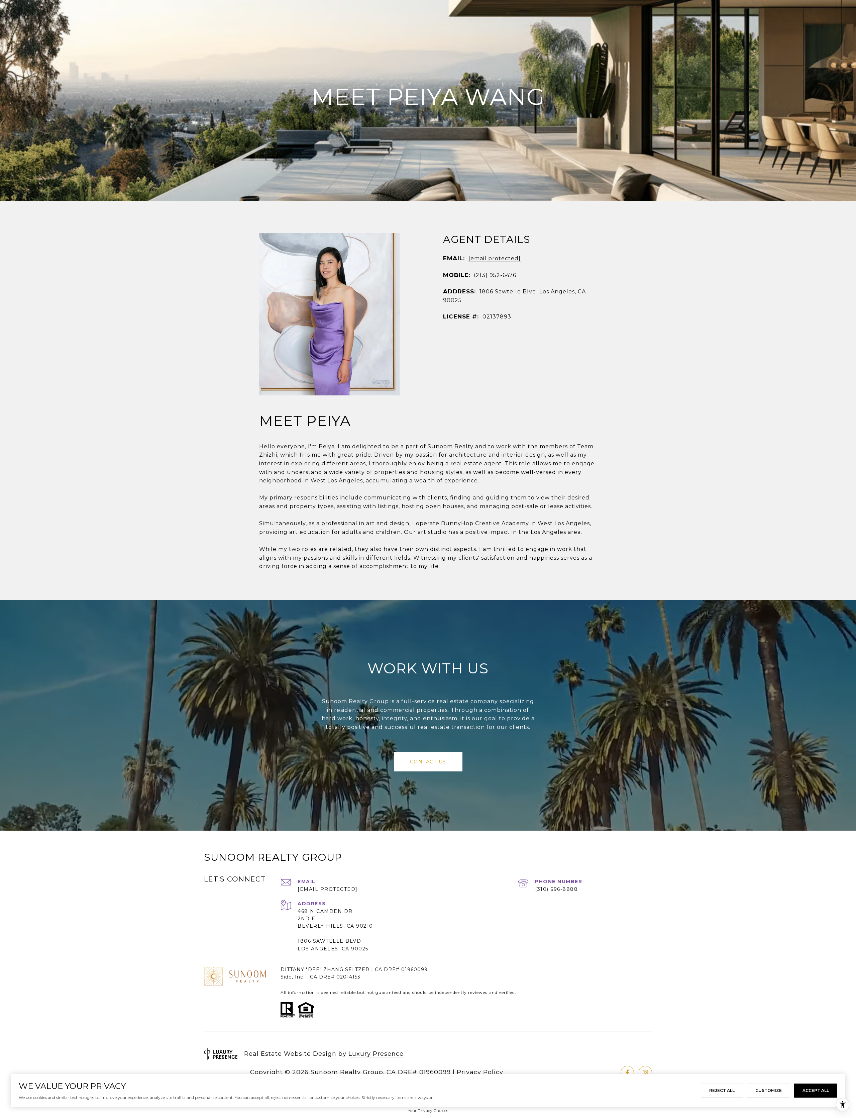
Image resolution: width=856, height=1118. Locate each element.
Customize (768, 1090)
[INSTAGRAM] (645, 1072)
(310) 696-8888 (556, 889)
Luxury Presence (376, 1053)
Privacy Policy (480, 1072)
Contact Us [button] (428, 762)
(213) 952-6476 (495, 275)
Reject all (722, 1090)
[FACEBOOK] (627, 1072)
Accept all (815, 1090)
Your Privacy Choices (428, 1110)
